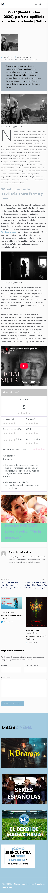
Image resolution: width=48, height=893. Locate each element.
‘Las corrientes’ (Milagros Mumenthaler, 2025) (11, 615)
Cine (5, 60)
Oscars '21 (27, 60)
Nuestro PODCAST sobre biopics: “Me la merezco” (23, 531)
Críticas (10, 60)
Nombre (4, 665)
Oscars (21, 60)
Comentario (6, 678)
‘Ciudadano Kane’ (8, 232)
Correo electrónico (31, 665)
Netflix (16, 60)
